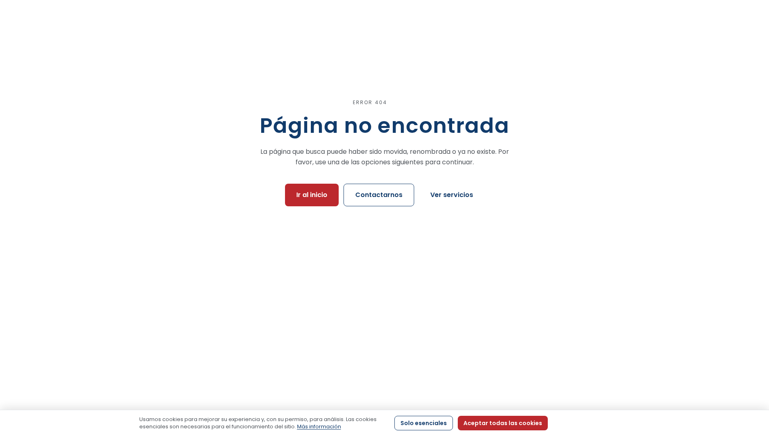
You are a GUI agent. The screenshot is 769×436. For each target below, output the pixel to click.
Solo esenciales (423, 423)
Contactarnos (378, 194)
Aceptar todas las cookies (502, 423)
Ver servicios (451, 194)
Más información (319, 426)
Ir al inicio (311, 194)
